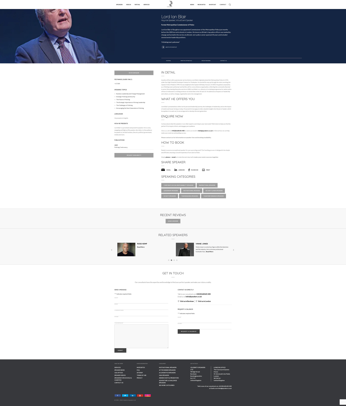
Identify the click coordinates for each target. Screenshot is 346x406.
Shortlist (212, 4)
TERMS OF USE (141, 375)
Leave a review (173, 221)
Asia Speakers (164, 375)
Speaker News (119, 370)
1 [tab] (169, 260)
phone (168, 157)
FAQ (138, 370)
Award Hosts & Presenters (169, 378)
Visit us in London (204, 301)
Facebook (194, 170)
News (192, 4)
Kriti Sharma (202, 244)
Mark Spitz (142, 244)
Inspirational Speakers (207, 185)
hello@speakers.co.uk (205, 131)
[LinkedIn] (132, 395)
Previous (112, 250)
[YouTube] (140, 395)
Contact (223, 4)
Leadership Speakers (171, 190)
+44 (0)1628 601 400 (177, 131)
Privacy (139, 378)
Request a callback (188, 331)
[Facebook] (117, 395)
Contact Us (118, 382)
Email (169, 170)
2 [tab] (172, 260)
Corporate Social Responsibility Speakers (178, 185)
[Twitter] (125, 395)
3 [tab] (174, 260)
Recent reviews (206, 60)
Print (208, 170)
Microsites (201, 4)
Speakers (119, 4)
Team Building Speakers (189, 196)
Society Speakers (170, 196)
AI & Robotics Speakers (167, 372)
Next (233, 250)
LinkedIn (181, 170)
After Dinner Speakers (167, 370)
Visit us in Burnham (187, 301)
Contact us (223, 60)
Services (146, 4)
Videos (128, 4)
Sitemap (140, 372)
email (173, 157)
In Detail (168, 60)
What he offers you (186, 60)
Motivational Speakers (191, 190)
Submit (120, 350)
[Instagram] (147, 395)
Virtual (137, 4)
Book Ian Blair (134, 73)
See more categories (166, 385)
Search (230, 4)
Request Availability (134, 155)
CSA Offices (118, 372)
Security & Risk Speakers (214, 190)
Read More (145, 251)
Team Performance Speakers (213, 196)
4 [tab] (177, 260)
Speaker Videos (120, 375)
